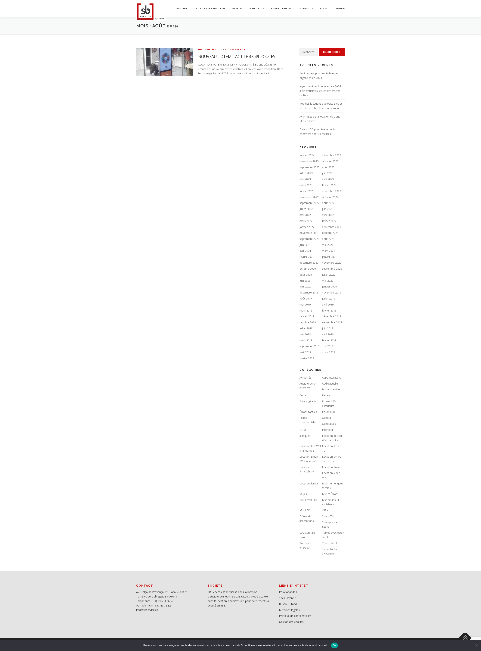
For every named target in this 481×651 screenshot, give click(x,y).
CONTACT (307, 8)
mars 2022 (305, 221)
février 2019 (329, 310)
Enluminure (329, 412)
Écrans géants (308, 401)
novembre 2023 (309, 161)
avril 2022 (328, 215)
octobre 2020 (307, 268)
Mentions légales (289, 610)
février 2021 (306, 257)
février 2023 (329, 185)
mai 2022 (305, 215)
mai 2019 (305, 304)
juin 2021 (305, 245)
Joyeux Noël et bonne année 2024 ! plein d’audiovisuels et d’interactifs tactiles (320, 90)
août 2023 (328, 167)
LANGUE (339, 8)
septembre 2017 (309, 346)
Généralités (329, 423)
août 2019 (305, 298)
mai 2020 (327, 280)
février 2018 (329, 340)
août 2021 (328, 239)
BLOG (323, 8)
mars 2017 (328, 352)
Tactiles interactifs (210, 8)
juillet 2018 (306, 328)
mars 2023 (305, 185)
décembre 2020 (308, 262)
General (326, 417)
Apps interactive (331, 377)
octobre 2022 (330, 197)
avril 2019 (328, 304)
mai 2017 (327, 346)
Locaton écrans (308, 483)
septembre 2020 (332, 268)
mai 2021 (327, 245)
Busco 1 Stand (288, 604)
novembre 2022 (309, 197)
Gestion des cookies (291, 622)
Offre (325, 510)
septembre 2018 (332, 322)
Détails (326, 395)
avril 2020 (305, 286)
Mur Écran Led (308, 500)
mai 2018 (305, 334)
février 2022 (329, 221)
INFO (201, 49)
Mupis (303, 494)
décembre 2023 (331, 155)
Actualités (305, 377)
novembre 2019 (331, 292)
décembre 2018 (331, 316)
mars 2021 (328, 251)
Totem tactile (235, 49)
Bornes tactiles (331, 389)
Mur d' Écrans (330, 494)
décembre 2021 (331, 227)
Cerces (303, 395)
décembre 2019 (308, 292)
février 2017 (306, 358)
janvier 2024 (306, 155)
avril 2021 (305, 251)
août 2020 (305, 274)
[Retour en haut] (465, 638)
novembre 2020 (331, 262)
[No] (476, 645)
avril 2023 (328, 179)
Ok (334, 645)
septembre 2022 (309, 203)
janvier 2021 (329, 257)
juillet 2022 (306, 209)
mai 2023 (305, 179)
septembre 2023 (309, 167)
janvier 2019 (306, 316)
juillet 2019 (328, 298)
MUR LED (238, 8)
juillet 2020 (328, 274)
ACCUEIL (182, 8)
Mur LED (304, 510)
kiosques (304, 436)
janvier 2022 (306, 227)
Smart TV (327, 516)
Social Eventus (287, 598)
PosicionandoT (288, 592)
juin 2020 (305, 280)
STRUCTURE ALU (282, 8)
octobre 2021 (330, 233)
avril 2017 (305, 352)
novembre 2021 (309, 233)
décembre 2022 (331, 191)
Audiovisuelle (330, 383)
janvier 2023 (306, 191)
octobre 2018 (307, 322)
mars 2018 (305, 340)
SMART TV (257, 8)
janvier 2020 (329, 286)
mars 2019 (305, 310)
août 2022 (328, 203)
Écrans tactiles (308, 412)
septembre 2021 (309, 239)
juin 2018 (327, 328)
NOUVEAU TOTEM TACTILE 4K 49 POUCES (236, 56)
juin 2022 (327, 209)
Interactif (214, 49)
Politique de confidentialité (295, 616)
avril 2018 (328, 334)
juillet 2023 (306, 173)
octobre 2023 (330, 161)
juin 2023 (327, 173)
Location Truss (331, 467)
